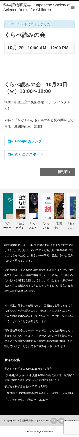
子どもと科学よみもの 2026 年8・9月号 (28, 368)
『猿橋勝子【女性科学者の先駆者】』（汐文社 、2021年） (39, 393)
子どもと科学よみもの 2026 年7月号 (26, 386)
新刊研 (64, 172)
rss (53, 421)
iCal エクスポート (29, 154)
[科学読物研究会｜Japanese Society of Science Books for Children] (41, 7)
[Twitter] (61, 421)
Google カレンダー (30, 141)
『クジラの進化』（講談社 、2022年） (27, 399)
